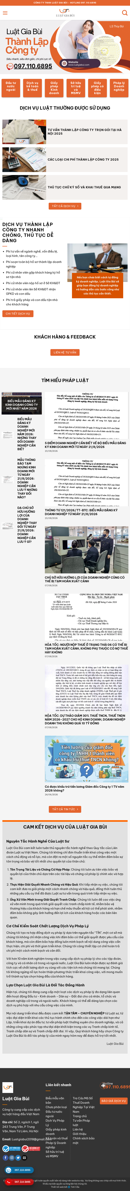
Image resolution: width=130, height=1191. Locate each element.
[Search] (125, 13)
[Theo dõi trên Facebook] (5, 1158)
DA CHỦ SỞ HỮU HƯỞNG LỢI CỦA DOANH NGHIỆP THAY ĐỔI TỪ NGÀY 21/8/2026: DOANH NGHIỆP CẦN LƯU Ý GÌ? (27, 524)
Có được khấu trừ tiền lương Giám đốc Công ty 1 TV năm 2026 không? (84, 788)
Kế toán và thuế (57, 1138)
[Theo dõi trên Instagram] (12, 1158)
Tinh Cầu (75, 1187)
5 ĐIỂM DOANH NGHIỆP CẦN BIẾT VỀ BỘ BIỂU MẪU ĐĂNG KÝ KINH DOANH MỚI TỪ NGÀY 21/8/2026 (85, 445)
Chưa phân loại (56, 1107)
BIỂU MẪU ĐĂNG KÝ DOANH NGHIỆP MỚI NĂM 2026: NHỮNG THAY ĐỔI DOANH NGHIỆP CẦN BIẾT (26, 434)
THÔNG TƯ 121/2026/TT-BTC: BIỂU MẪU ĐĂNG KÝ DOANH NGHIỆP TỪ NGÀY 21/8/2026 (81, 512)
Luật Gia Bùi (14, 848)
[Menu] (5, 13)
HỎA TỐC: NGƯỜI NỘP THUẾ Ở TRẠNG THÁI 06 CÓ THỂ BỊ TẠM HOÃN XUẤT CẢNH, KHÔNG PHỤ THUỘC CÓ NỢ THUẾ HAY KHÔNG (86, 648)
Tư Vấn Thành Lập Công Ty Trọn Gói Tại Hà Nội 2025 (85, 132)
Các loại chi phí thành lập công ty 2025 (83, 159)
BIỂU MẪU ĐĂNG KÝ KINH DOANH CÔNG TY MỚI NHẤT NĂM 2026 (21, 404)
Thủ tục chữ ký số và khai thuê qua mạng (84, 187)
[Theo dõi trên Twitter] (18, 1158)
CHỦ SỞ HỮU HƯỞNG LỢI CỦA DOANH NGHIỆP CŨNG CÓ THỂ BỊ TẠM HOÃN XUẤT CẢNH (85, 579)
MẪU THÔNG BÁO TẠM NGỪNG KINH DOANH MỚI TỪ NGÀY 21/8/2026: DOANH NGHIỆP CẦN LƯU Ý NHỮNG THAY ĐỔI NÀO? (27, 478)
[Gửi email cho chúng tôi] (24, 1158)
